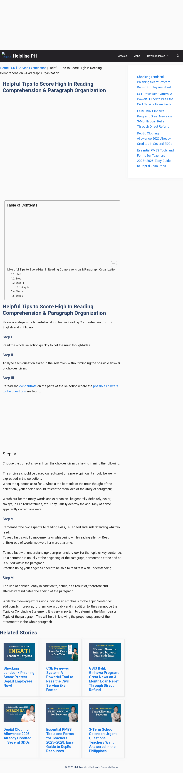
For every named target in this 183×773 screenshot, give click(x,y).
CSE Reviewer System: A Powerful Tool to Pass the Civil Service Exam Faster (59, 679)
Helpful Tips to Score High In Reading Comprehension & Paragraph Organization (62, 269)
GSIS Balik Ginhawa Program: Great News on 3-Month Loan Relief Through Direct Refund (104, 679)
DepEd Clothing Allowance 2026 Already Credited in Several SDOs (17, 735)
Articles (122, 56)
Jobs (137, 56)
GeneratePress (109, 767)
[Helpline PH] (6, 56)
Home (4, 68)
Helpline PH (25, 56)
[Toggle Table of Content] (112, 264)
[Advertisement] (91, 25)
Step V (19, 291)
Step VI (20, 295)
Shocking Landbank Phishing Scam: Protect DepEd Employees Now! (19, 677)
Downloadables (156, 56)
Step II (19, 278)
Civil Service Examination (28, 68)
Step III (20, 282)
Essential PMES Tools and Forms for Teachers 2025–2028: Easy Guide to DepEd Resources (60, 740)
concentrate (28, 386)
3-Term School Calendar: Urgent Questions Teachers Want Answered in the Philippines (103, 740)
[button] (178, 56)
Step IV (25, 287)
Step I (19, 274)
